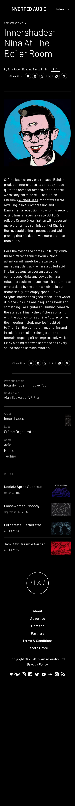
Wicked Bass (28, 200)
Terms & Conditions (37, 640)
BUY (55, 69)
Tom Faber (14, 69)
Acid (7, 444)
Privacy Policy (37, 664)
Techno (10, 456)
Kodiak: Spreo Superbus (23, 486)
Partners (37, 633)
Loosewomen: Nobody (21, 506)
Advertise (37, 618)
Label (7, 426)
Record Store (37, 648)
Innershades (27, 184)
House (9, 450)
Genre (8, 440)
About (37, 611)
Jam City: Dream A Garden (24, 544)
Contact (37, 626)
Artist (7, 413)
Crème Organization (31, 220)
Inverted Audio (28, 9)
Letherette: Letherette (22, 525)
